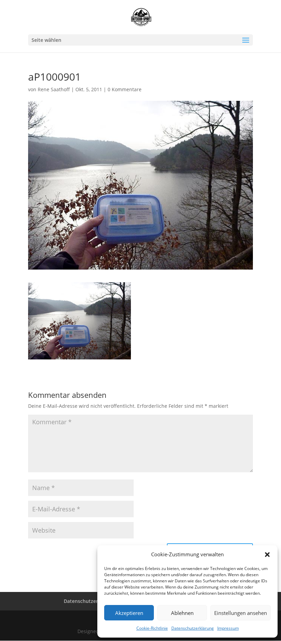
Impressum (228, 628)
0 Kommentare (125, 89)
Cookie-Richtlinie (152, 628)
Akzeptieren (129, 612)
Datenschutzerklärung (192, 628)
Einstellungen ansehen (240, 612)
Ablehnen (182, 612)
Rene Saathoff (54, 89)
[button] (267, 554)
